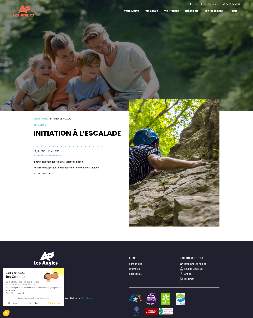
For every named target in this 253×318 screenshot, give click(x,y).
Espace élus (135, 273)
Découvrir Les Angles (195, 263)
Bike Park (189, 278)
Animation (40, 125)
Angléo (188, 273)
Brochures (134, 268)
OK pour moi (54, 303)
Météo (195, 4)
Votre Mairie (131, 11)
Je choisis (33, 303)
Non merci (13, 303)
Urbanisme (191, 11)
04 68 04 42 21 (232, 4)
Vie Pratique (171, 11)
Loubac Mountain (193, 268)
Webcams (212, 4)
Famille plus (135, 263)
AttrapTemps (87, 298)
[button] (6, 313)
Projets (233, 11)
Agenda (45, 119)
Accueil (37, 119)
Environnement (214, 11)
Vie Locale (151, 11)
